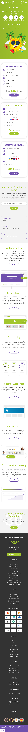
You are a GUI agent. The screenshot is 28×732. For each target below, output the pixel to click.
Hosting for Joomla (14, 575)
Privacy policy (14, 656)
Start (14, 527)
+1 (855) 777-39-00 (14, 702)
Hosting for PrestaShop (14, 582)
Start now (13, 24)
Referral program (14, 682)
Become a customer (14, 554)
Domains (14, 711)
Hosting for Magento (14, 584)
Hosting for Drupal (14, 578)
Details (13, 95)
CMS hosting (14, 571)
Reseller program (14, 684)
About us (14, 640)
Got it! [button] (2, 730)
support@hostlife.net (14, 704)
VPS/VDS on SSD (14, 668)
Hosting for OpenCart (14, 580)
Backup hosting (14, 569)
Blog (14, 643)
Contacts (14, 647)
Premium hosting (14, 566)
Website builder (14, 596)
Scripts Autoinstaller (14, 603)
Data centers (14, 649)
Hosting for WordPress (14, 573)
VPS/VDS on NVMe (14, 670)
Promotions (14, 645)
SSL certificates (14, 594)
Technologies (14, 652)
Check (14, 208)
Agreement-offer (14, 654)
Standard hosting (14, 564)
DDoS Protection (14, 599)
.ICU (5, 219)
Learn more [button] (16, 727)
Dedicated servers (14, 673)
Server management (14, 601)
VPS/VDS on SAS (14, 666)
